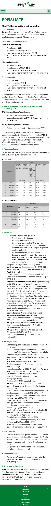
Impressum (25, 489)
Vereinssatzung (25, 499)
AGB (25, 486)
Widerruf (25, 505)
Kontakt (25, 497)
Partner (25, 494)
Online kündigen (25, 502)
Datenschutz (25, 492)
